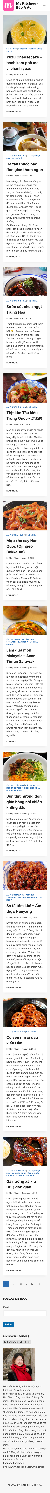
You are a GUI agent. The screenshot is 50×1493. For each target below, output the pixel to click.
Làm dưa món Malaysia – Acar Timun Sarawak (20, 656)
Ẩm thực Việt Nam (15, 785)
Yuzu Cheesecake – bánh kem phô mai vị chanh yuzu (24, 63)
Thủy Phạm (14, 74)
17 (32, 1284)
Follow (8, 1324)
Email (7, 1307)
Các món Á (17, 158)
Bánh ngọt (11, 49)
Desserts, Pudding (27, 49)
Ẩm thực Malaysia (15, 639)
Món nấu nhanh (14, 790)
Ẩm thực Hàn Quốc (15, 535)
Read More (13, 112)
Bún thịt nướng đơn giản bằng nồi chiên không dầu (24, 802)
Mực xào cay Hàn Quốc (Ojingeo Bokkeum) (21, 546)
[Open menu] (44, 5)
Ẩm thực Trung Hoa (16, 156)
